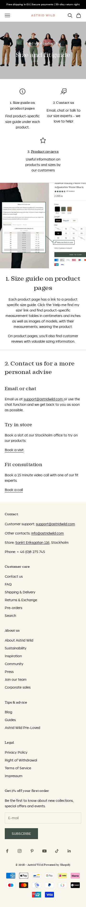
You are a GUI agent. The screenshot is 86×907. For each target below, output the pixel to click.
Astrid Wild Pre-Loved (22, 728)
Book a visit (14, 450)
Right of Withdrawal (21, 760)
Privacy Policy (16, 752)
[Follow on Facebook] (7, 851)
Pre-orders (13, 608)
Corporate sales (18, 687)
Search (10, 616)
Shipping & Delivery (20, 592)
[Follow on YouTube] (44, 851)
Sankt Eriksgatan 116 (32, 542)
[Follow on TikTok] (56, 851)
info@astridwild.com (47, 533)
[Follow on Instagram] (19, 851)
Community (14, 664)
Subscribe (21, 833)
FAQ (8, 584)
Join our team (16, 679)
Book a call (14, 490)
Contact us (14, 576)
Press (9, 672)
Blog (8, 712)
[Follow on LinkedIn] (69, 851)
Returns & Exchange (21, 600)
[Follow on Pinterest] (32, 851)
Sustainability (16, 648)
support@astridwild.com (44, 399)
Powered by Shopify (57, 864)
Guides (10, 720)
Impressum (13, 776)
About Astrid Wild (19, 640)
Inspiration (13, 656)
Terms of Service (18, 768)
